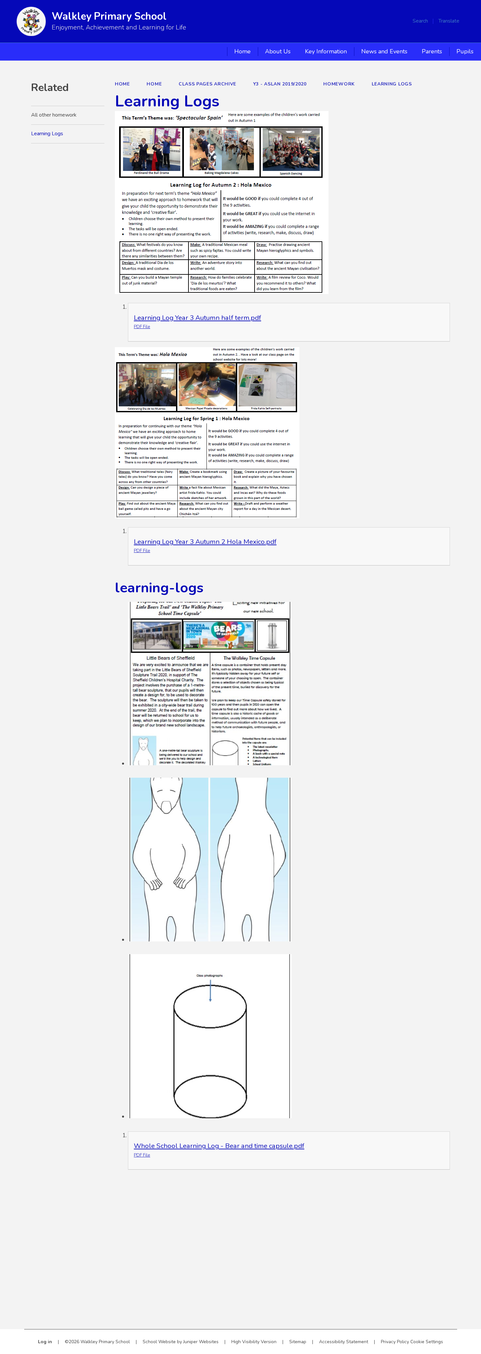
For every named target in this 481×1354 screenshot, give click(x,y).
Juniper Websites (201, 1342)
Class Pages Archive (207, 84)
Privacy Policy (395, 1342)
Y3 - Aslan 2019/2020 (280, 84)
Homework (339, 84)
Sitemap (297, 1342)
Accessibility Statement (343, 1342)
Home (122, 84)
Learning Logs (392, 84)
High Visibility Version (253, 1342)
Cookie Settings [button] (426, 1342)
